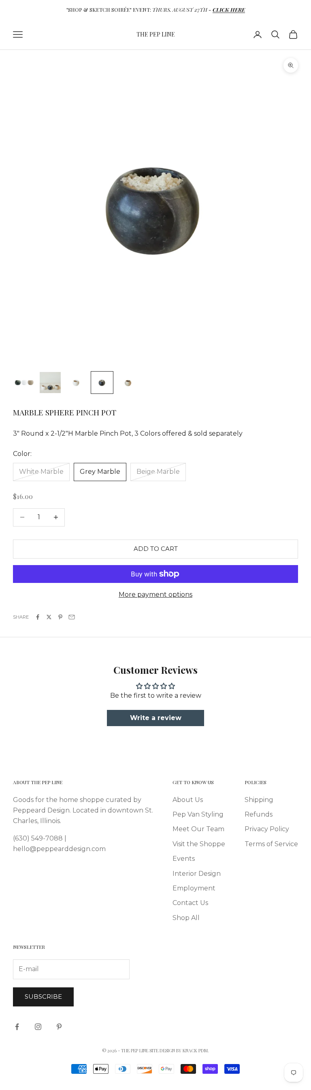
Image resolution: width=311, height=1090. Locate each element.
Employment (194, 888)
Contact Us (190, 903)
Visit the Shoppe (199, 844)
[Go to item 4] (102, 382)
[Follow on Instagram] (38, 1027)
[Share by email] (71, 617)
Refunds (259, 814)
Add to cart (156, 549)
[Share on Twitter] (49, 617)
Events (184, 858)
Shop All (186, 918)
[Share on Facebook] (37, 617)
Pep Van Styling (198, 814)
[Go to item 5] (128, 382)
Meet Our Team (198, 829)
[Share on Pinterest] (60, 617)
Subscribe (43, 996)
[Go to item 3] (76, 382)
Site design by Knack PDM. (179, 1050)
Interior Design (197, 873)
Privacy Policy (267, 829)
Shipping (259, 800)
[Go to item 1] (24, 382)
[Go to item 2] (50, 382)
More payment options (155, 594)
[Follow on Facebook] (17, 1027)
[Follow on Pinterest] (59, 1027)
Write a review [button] (155, 718)
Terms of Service (271, 844)
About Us (188, 800)
